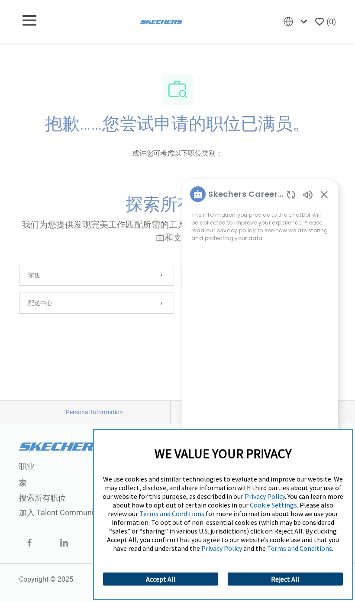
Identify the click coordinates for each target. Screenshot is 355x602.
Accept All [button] (161, 579)
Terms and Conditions (171, 513)
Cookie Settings (273, 505)
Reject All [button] (285, 579)
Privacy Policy (265, 496)
